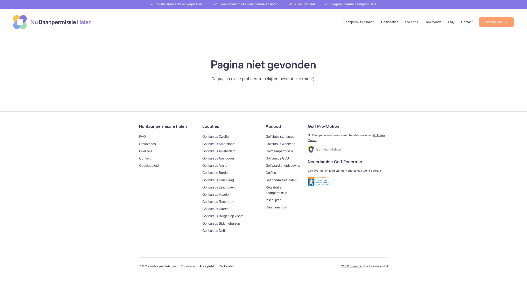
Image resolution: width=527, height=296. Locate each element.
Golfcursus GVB (277, 158)
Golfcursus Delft (214, 230)
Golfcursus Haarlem (216, 194)
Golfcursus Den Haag (218, 180)
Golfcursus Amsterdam (218, 151)
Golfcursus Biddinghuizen (221, 223)
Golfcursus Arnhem (216, 165)
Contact (466, 22)
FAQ (451, 22)
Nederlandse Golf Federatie (363, 170)
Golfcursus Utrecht (215, 209)
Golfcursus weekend (280, 144)
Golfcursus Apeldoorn (218, 158)
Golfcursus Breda (215, 173)
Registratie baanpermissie (276, 190)
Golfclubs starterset (280, 136)
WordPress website (352, 266)
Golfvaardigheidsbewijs (283, 165)
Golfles (271, 173)
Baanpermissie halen (358, 22)
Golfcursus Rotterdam (218, 202)
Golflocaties (389, 22)
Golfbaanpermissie (279, 151)
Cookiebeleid (149, 165)
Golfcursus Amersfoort (218, 144)
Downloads (433, 22)
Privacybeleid (207, 266)
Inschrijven (494, 22)
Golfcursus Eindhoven (218, 187)
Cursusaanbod (276, 207)
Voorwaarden (188, 266)
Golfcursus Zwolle (215, 136)
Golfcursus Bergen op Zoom (222, 216)
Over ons (411, 22)
